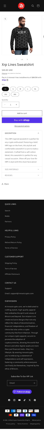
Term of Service (11, 268)
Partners (8, 221)
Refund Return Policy (13, 242)
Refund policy (36, 420)
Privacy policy (10, 424)
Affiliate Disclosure (12, 274)
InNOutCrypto (12, 420)
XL (35, 89)
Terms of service (22, 424)
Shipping (4, 73)
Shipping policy (35, 424)
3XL (15, 94)
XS (5, 89)
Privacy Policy (10, 237)
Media (7, 216)
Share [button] (6, 184)
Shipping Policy (11, 263)
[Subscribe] (34, 383)
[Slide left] (16, 59)
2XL (5, 94)
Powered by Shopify (23, 420)
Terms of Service (11, 248)
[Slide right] (27, 59)
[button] (5, 5)
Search (7, 211)
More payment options (22, 126)
